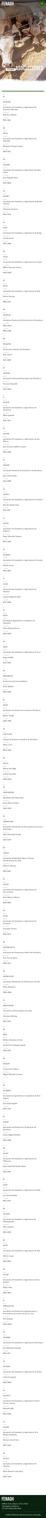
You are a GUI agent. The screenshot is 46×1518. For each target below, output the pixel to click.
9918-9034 (7, 1414)
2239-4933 (7, 721)
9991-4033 (7, 331)
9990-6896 (7, 992)
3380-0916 (7, 692)
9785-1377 (6, 510)
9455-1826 (7, 663)
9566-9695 (7, 903)
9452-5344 (7, 1172)
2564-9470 (7, 840)
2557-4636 (7, 360)
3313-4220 (7, 1232)
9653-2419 (7, 934)
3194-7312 (7, 421)
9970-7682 (7, 542)
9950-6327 (7, 1261)
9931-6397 (7, 571)
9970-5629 (7, 244)
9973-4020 (7, 750)
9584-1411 (6, 1353)
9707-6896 (7, 602)
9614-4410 (7, 1201)
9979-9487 (7, 871)
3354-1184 (7, 963)
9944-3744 (7, 214)
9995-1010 (7, 302)
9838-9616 (7, 1293)
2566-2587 (7, 1051)
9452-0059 (7, 273)
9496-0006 (7, 1324)
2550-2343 (7, 389)
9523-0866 (7, 1382)
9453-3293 (7, 481)
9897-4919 (7, 1445)
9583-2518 (7, 152)
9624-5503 (7, 452)
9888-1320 (7, 1140)
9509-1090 (7, 1477)
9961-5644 (7, 120)
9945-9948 (7, 183)
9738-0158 (7, 1109)
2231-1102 (7, 1021)
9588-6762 (7, 634)
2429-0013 (7, 779)
